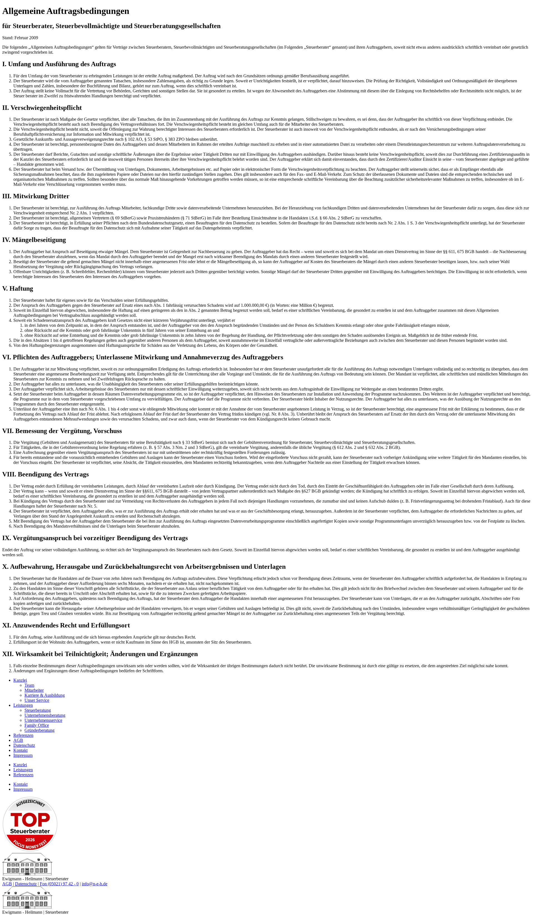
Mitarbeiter (34, 690)
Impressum (23, 755)
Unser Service (36, 700)
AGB (18, 740)
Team (29, 685)
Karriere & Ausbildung (44, 695)
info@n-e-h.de (94, 883)
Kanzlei (20, 680)
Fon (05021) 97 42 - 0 (59, 883)
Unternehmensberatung (44, 715)
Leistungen (23, 705)
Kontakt (20, 750)
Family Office (36, 725)
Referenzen (23, 735)
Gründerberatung (39, 730)
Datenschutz (24, 745)
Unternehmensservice (43, 720)
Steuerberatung (37, 710)
